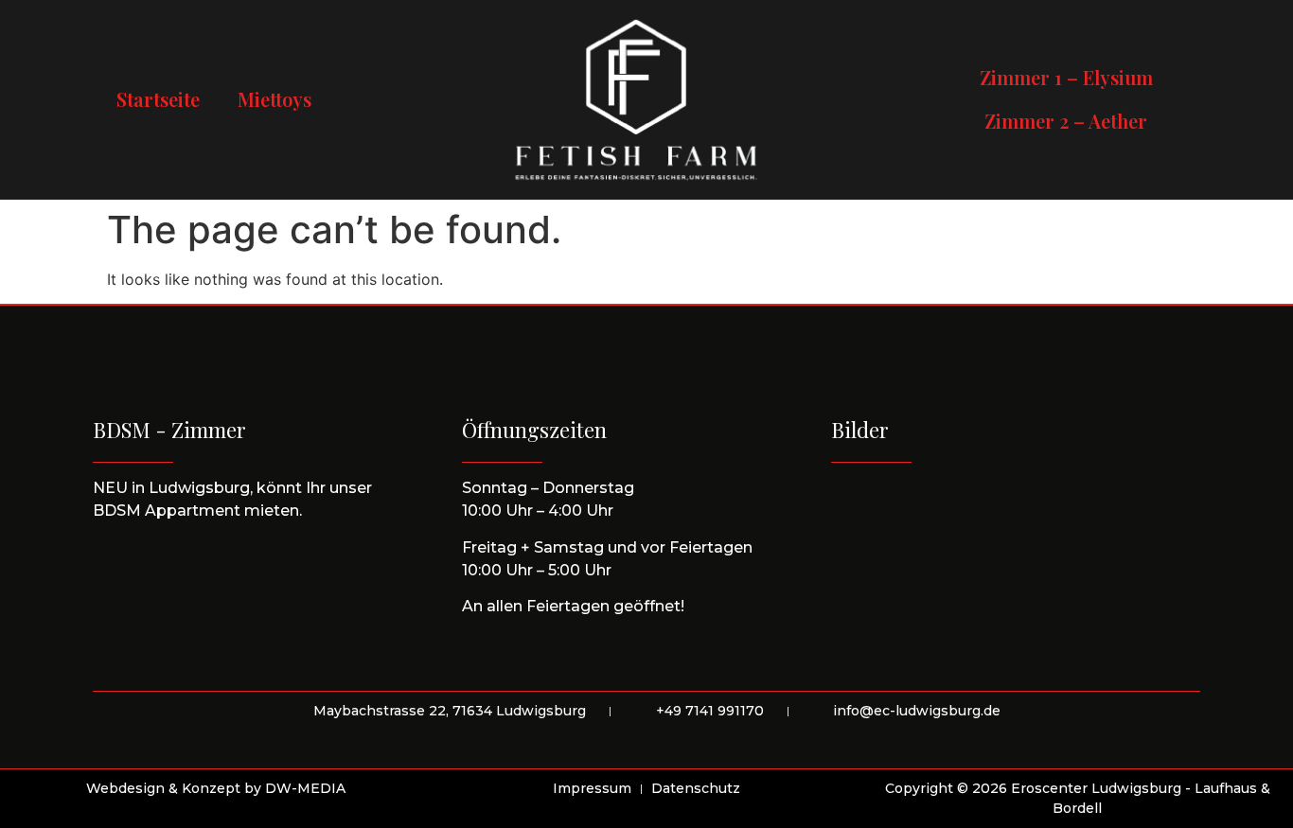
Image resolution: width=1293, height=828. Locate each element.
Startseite (158, 99)
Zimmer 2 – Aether (1065, 120)
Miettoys (274, 99)
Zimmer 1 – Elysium (1066, 77)
